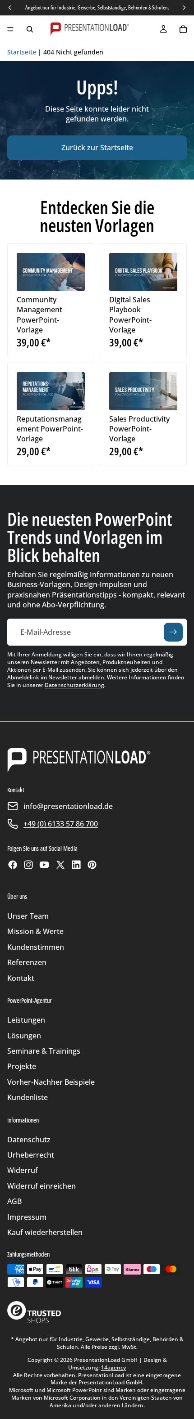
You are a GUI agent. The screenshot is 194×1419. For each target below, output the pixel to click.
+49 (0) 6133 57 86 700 (60, 824)
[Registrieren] (173, 632)
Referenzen (26, 962)
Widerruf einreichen (41, 1186)
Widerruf (22, 1170)
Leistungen (26, 1020)
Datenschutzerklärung (74, 685)
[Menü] (10, 29)
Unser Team (28, 916)
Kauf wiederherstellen (45, 1232)
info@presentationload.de (68, 806)
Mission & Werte (35, 931)
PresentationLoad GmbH (106, 1360)
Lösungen (24, 1036)
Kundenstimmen (35, 947)
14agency (113, 1367)
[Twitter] (60, 864)
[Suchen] (30, 29)
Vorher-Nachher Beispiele (51, 1082)
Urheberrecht (30, 1155)
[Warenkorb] (183, 29)
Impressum (26, 1217)
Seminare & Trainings (43, 1051)
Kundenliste (27, 1097)
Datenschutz (29, 1140)
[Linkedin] (76, 864)
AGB (14, 1201)
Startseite (21, 52)
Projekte (21, 1066)
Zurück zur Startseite (97, 148)
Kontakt (20, 978)
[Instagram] (28, 864)
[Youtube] (44, 864)
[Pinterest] (92, 864)
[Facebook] (12, 864)
